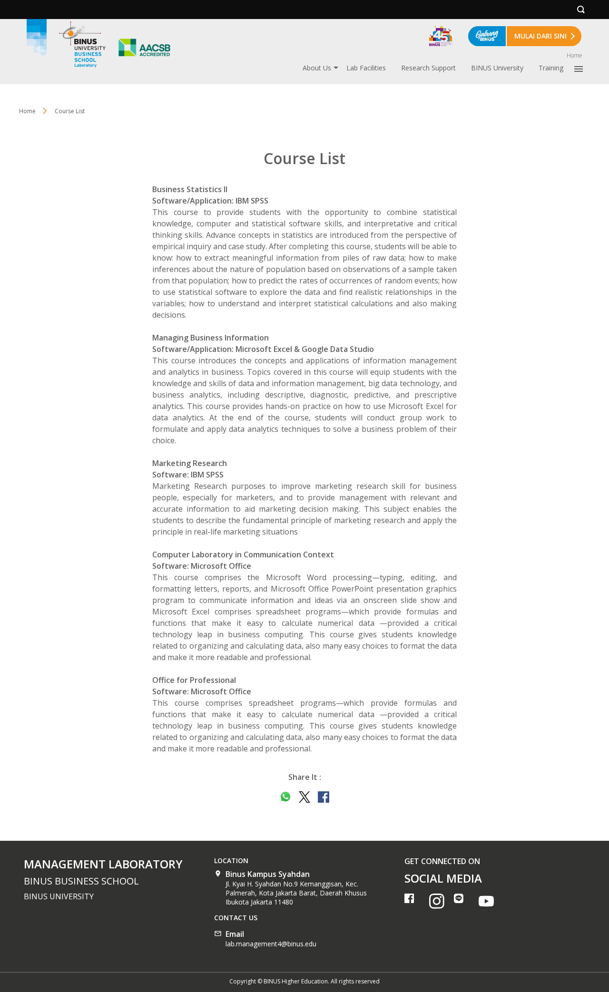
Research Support (428, 67)
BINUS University (497, 67)
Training (551, 67)
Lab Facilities (366, 67)
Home (574, 55)
